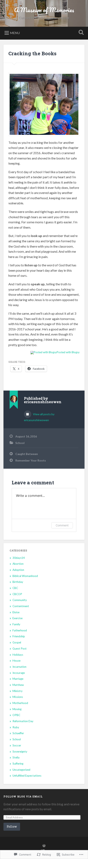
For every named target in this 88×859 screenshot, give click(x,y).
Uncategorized (21, 769)
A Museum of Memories (44, 10)
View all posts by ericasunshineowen (39, 417)
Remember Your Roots (30, 460)
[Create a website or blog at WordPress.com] (44, 846)
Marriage (17, 678)
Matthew (18, 684)
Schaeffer (18, 733)
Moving (16, 709)
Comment (62, 525)
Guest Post (19, 648)
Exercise (17, 618)
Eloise (15, 612)
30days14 (18, 557)
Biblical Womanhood (25, 576)
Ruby (15, 727)
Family (16, 624)
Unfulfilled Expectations (26, 775)
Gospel (16, 642)
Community (19, 600)
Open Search (80, 33)
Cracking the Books (32, 53)
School (20, 443)
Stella (15, 757)
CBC (15, 588)
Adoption (18, 569)
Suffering (17, 763)
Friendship (18, 636)
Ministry (17, 691)
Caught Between (26, 454)
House (16, 660)
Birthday (17, 581)
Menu (15, 32)
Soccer (16, 745)
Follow (12, 826)
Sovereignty (19, 751)
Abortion (18, 563)
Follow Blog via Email (23, 796)
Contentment (20, 606)
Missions (17, 696)
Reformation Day (22, 721)
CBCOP (17, 594)
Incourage (18, 672)
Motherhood (20, 703)
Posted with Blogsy (68, 352)
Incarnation (19, 666)
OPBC (16, 715)
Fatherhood (19, 630)
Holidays (17, 654)
